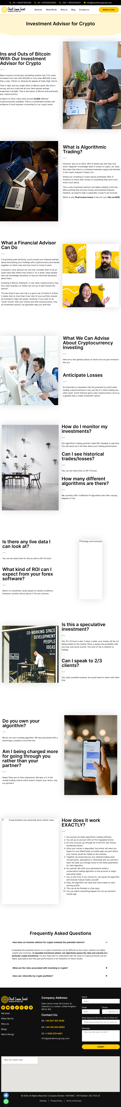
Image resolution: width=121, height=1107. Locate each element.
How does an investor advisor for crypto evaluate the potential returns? (49, 942)
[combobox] (105, 1011)
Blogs (4, 1029)
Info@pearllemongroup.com (55, 1038)
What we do (7, 1018)
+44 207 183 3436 (54, 1020)
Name (84, 997)
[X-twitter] (26, 1008)
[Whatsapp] (6, 1101)
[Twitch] (22, 1008)
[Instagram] (12, 1008)
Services (5, 1013)
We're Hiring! (7, 1034)
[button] (60, 942)
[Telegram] (6, 1095)
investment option (92, 396)
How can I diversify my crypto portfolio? (33, 976)
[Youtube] (8, 1008)
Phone (105, 1007)
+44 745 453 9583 (55, 1027)
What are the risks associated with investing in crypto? (40, 968)
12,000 (37, 99)
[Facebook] (3, 1008)
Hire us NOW (113, 197)
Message (86, 1028)
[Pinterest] (31, 1008)
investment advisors (82, 187)
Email (84, 1007)
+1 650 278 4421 (53, 1033)
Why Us (5, 1024)
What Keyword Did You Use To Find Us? (100, 1018)
